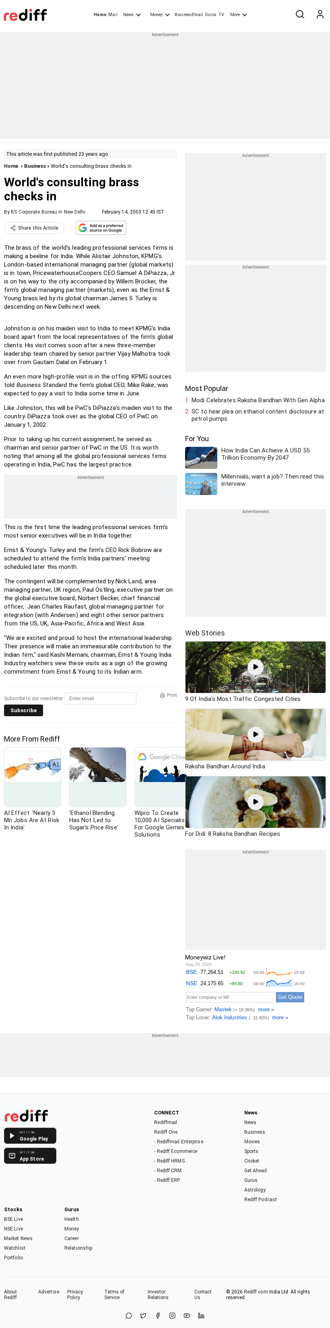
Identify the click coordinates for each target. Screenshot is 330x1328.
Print (172, 695)
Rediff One (165, 1132)
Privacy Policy (75, 1294)
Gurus (211, 14)
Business (35, 166)
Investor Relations (158, 1294)
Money (156, 14)
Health (71, 1219)
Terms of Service (114, 1294)
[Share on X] (143, 1316)
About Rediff (10, 1294)
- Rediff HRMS (169, 1161)
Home (100, 14)
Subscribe (23, 710)
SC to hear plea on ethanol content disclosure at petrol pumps (258, 415)
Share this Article (38, 228)
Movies (252, 1142)
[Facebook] (158, 1316)
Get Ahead (255, 1170)
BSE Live (13, 1219)
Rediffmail (165, 1122)
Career (71, 1238)
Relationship (78, 1248)
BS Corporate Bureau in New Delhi (48, 212)
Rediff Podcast (260, 1199)
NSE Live (13, 1229)
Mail (112, 14)
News (128, 14)
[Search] (300, 14)
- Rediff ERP (167, 1180)
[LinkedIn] (201, 1316)
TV (221, 14)
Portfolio (13, 1258)
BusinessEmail (189, 14)
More (235, 14)
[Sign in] (320, 14)
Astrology (255, 1190)
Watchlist (14, 1248)
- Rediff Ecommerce (175, 1151)
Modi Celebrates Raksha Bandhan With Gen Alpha (258, 400)
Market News (18, 1238)
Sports (251, 1151)
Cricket (252, 1161)
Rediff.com (256, 1292)
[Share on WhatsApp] (129, 1316)
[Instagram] (172, 1316)
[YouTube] (187, 1316)
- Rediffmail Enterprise (178, 1142)
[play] (256, 667)
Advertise (48, 1292)
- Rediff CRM (168, 1170)
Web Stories (205, 633)
